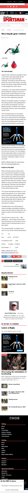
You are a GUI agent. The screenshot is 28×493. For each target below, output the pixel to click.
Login (3, 477)
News (3, 426)
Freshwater (4, 430)
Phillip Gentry (5, 37)
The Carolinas (18, 260)
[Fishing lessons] (4, 278)
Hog (2, 448)
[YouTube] (13, 6)
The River (11, 291)
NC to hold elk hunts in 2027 (17, 407)
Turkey (3, 450)
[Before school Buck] (4, 386)
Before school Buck (14, 384)
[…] (17, 379)
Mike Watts (12, 278)
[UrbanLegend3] (12, 143)
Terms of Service (6, 475)
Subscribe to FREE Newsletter (12, 489)
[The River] (4, 293)
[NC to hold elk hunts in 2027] (4, 408)
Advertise (4, 471)
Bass (2, 428)
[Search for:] (14, 25)
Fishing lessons (13, 276)
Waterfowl (4, 446)
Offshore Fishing (6, 434)
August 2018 (8, 260)
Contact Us (4, 479)
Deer (2, 444)
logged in (10, 331)
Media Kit (4, 473)
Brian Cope (12, 285)
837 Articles (20, 313)
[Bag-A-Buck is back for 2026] (4, 286)
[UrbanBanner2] (14, 13)
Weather (4, 464)
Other (3, 452)
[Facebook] (8, 6)
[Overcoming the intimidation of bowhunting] (14, 362)
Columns (3, 461)
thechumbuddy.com (13, 164)
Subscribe (21, 1)
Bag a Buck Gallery (7, 454)
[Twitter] (10, 6)
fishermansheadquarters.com (9, 252)
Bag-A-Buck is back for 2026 (17, 284)
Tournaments (5, 436)
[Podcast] (16, 6)
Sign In (15, 1)
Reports (3, 462)
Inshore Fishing (6, 432)
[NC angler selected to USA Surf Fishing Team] (4, 393)
